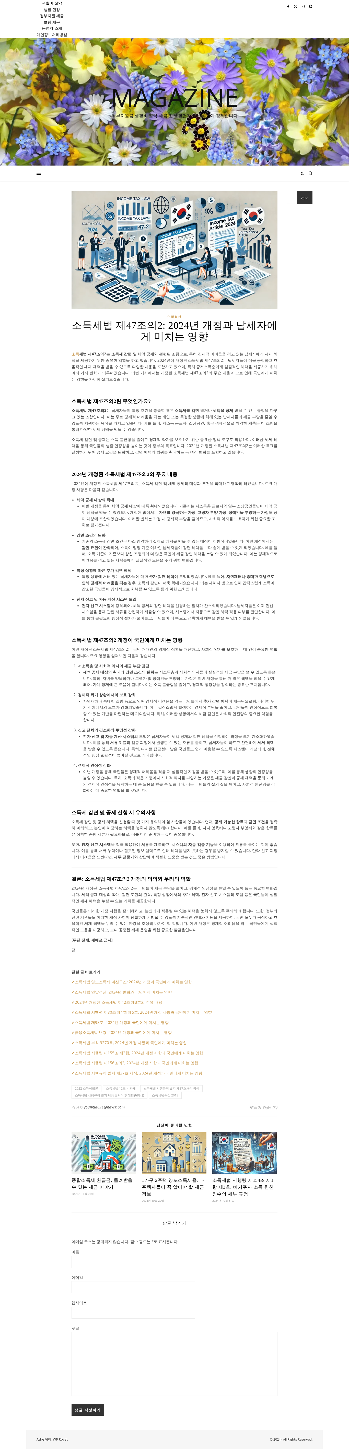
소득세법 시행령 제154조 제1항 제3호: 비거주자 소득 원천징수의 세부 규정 (243, 1187)
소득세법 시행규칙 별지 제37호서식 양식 (171, 1088)
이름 (75, 1251)
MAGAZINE (174, 97)
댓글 (75, 1328)
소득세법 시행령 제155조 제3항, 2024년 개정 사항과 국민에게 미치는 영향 (139, 1052)
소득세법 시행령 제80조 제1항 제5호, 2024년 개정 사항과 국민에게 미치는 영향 (143, 1012)
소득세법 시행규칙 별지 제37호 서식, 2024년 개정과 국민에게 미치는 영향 (138, 1073)
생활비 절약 (52, 3)
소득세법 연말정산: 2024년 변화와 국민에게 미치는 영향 (123, 992)
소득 (75, 353)
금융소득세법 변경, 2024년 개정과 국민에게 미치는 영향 (123, 1032)
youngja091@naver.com (104, 1107)
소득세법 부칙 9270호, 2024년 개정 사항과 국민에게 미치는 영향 (131, 1042)
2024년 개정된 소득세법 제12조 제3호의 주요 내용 (118, 1002)
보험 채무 (52, 22)
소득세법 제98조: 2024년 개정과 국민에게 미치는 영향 (122, 1022)
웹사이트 (79, 1302)
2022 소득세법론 (86, 1088)
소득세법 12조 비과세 (121, 1088)
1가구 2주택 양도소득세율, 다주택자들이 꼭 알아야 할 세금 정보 (173, 1187)
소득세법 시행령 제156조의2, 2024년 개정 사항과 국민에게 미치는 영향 (136, 1062)
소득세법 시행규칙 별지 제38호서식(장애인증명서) (109, 1095)
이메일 (77, 1277)
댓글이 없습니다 (263, 1107)
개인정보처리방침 (52, 34)
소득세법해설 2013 (165, 1095)
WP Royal (60, 1439)
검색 (305, 198)
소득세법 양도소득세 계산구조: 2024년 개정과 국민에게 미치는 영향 (133, 981)
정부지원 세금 (52, 15)
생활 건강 (52, 9)
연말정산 (174, 316)
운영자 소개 (52, 28)
